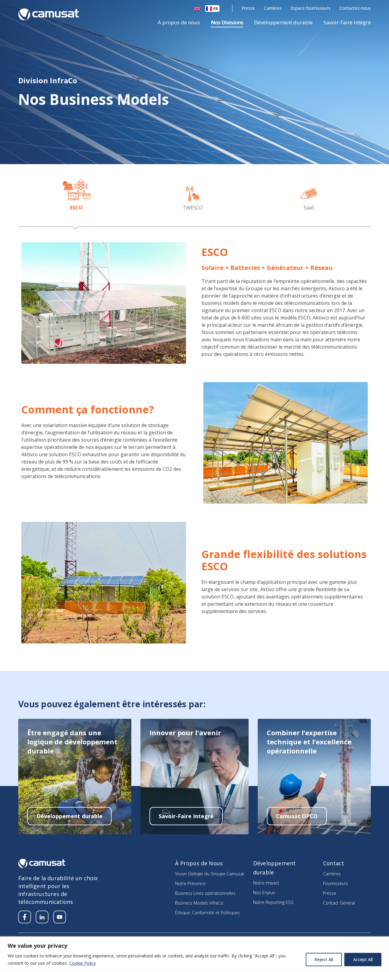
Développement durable (283, 22)
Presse (248, 8)
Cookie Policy (82, 963)
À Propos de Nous (199, 863)
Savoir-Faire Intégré (347, 22)
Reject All (324, 959)
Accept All (363, 959)
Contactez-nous (355, 8)
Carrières (273, 8)
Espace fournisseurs (310, 8)
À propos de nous (179, 22)
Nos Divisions (227, 22)
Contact (333, 863)
